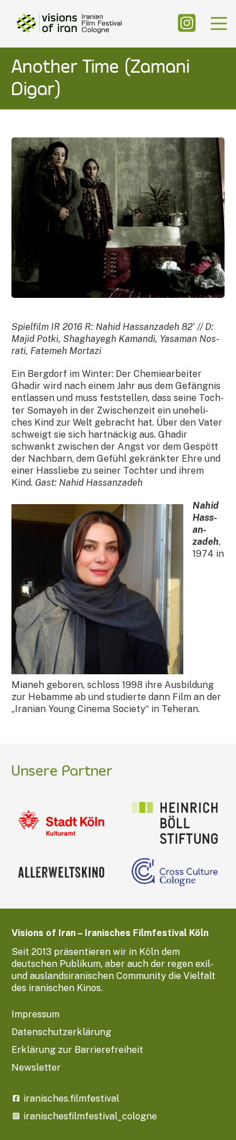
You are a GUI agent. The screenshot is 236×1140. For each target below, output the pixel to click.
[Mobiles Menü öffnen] (219, 23)
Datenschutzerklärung (61, 1032)
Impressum (35, 1014)
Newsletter (36, 1067)
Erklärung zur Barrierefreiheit (77, 1049)
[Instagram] (186, 23)
